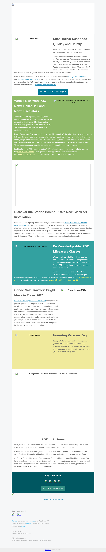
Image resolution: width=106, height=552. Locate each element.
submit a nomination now (45, 85)
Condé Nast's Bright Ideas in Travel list (30, 301)
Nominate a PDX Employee (53, 91)
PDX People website (25, 152)
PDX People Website (53, 488)
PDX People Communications (53, 499)
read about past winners (28, 79)
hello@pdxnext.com (27, 154)
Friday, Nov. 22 (72, 280)
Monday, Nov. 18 (55, 280)
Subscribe (48, 550)
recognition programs (77, 76)
